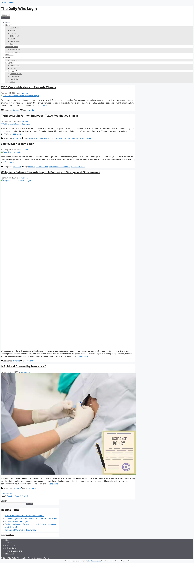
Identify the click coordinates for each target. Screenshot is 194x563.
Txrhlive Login (56, 138)
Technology (10, 71)
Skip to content (7, 2)
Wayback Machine (94, 561)
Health (8, 57)
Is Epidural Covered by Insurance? (23, 366)
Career (12, 39)
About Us (9, 543)
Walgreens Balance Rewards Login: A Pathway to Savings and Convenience (50, 172)
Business (13, 30)
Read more (42, 105)
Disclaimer (9, 553)
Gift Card (13, 68)
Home (7, 22)
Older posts (8, 493)
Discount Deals (11, 47)
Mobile (12, 82)
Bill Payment (14, 36)
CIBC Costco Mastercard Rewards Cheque (28, 87)
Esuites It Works (78, 166)
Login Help (14, 79)
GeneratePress (42, 558)
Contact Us (10, 545)
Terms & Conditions (13, 551)
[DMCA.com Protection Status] (7, 535)
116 (17, 496)
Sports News (14, 28)
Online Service (15, 76)
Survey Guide (15, 49)
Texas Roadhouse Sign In (38, 138)
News (7, 25)
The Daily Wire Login (19, 8)
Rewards (9, 63)
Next (25, 496)
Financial (13, 33)
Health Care (14, 60)
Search (4, 501)
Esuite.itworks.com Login (17, 143)
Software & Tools (16, 74)
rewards (30, 110)
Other (12, 44)
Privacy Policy (11, 548)
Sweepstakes (15, 52)
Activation (17, 138)
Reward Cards (15, 66)
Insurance (9, 55)
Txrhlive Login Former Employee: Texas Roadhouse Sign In (39, 115)
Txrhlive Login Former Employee (77, 138)
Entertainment (15, 41)
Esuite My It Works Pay (38, 166)
